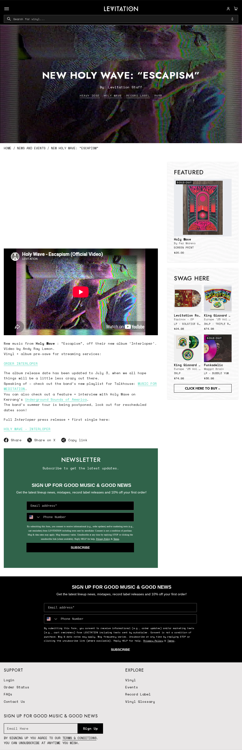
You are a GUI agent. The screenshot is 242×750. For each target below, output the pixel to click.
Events (131, 687)
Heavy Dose (89, 96)
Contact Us (14, 701)
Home (7, 148)
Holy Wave (113, 96)
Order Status (16, 687)
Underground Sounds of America (56, 399)
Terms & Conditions (79, 738)
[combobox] (121, 19)
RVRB (158, 96)
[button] (235, 9)
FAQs (8, 694)
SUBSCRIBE (80, 547)
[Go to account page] (228, 9)
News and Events (31, 148)
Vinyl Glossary (140, 701)
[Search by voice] (232, 19)
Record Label (138, 96)
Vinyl (130, 679)
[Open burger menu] (6, 9)
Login (9, 679)
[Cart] (235, 9)
